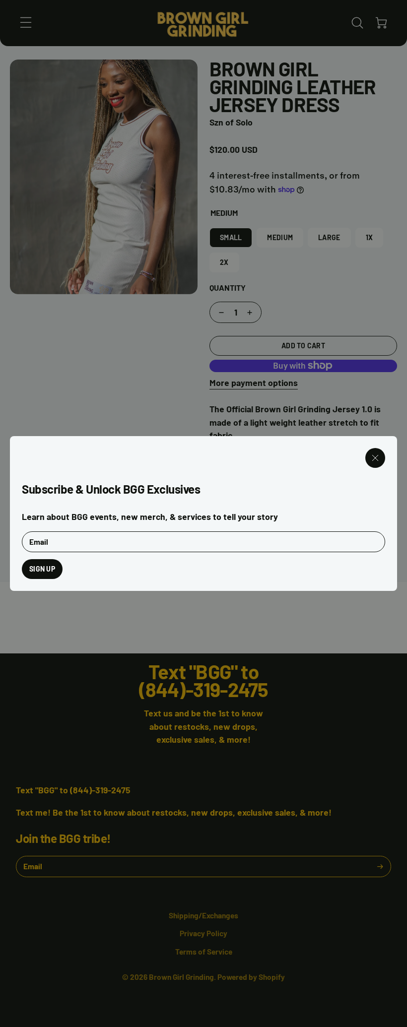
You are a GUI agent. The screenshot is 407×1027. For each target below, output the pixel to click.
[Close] (375, 458)
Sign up (42, 569)
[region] (203, 513)
